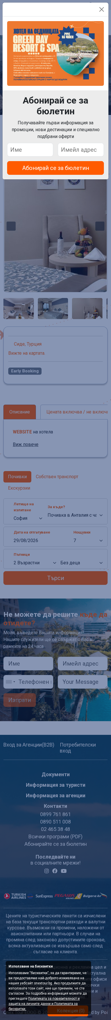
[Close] (101, 9)
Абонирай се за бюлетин (55, 168)
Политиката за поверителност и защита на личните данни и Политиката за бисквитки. (44, 1004)
